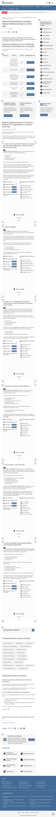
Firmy (17, 6)
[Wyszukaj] (52, 2)
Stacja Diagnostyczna (47, 89)
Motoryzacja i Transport (16, 17)
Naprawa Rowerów (47, 65)
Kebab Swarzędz (41, 787)
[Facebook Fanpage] (46, 3)
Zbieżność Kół (46, 42)
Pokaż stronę (14, 189)
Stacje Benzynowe (47, 28)
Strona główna (4, 17)
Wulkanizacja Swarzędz (28, 753)
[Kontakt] (49, 3)
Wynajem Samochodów (48, 45)
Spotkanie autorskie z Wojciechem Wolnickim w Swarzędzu (41, 796)
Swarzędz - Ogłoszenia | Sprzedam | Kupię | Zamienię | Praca (34, 12)
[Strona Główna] (3, 6)
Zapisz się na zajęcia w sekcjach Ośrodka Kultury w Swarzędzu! (40, 803)
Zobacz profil (14, 261)
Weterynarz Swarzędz (25, 783)
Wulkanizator (46, 86)
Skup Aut (45, 58)
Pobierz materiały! (24, 115)
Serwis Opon (45, 62)
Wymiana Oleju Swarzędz (29, 759)
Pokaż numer (14, 266)
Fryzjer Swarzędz (7, 785)
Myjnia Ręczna (46, 68)
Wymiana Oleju (46, 92)
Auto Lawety (46, 75)
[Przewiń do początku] (53, 814)
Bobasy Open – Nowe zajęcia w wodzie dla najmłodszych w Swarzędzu (15, 803)
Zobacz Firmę (30, 62)
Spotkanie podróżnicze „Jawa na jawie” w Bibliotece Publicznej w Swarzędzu (14, 800)
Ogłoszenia (22, 6)
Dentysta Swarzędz (7, 781)
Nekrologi (37, 6)
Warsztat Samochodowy (48, 48)
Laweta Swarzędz (10, 771)
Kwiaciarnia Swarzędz (8, 783)
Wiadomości (7, 6)
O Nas (23, 812)
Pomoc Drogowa (46, 38)
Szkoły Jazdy (46, 55)
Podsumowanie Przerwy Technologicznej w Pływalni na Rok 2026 (15, 807)
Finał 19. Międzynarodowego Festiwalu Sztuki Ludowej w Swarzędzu (41, 800)
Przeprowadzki (46, 35)
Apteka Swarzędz (24, 781)
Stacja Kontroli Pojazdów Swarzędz (10, 787)
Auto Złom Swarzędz (28, 771)
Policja (13, 6)
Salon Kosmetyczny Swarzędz (26, 785)
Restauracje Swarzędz (25, 787)
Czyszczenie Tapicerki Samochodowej (47, 82)
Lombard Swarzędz (41, 781)
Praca (27, 6)
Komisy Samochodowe (48, 78)
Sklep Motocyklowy (47, 32)
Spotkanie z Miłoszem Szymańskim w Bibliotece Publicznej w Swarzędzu (15, 797)
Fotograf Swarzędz (41, 783)
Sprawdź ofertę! (8, 115)
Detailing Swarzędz (28, 765)
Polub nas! (32, 739)
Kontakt (19, 812)
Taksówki (45, 52)
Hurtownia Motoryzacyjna (48, 72)
